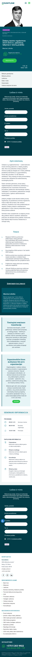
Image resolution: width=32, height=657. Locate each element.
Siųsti (7, 147)
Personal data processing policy (12, 592)
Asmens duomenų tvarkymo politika (13, 590)
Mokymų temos (7, 76)
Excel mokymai (7, 613)
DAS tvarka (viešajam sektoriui (12, 622)
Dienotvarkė (5, 83)
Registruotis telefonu (14, 53)
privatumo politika (17, 141)
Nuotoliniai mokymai (9, 603)
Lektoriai (5, 587)
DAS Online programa (9, 620)
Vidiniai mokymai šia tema (9, 85)
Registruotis (10, 60)
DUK (4, 594)
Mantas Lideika (7, 48)
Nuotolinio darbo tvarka (9, 629)
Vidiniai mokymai (8, 601)
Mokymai (6, 585)
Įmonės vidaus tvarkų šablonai (12, 615)
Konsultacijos (7, 606)
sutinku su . (14, 141)
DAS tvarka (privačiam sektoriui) (12, 618)
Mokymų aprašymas (8, 73)
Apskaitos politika (8, 624)
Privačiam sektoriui (8, 596)
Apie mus (6, 583)
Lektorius (5, 78)
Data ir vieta (5, 81)
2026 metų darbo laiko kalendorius (13, 631)
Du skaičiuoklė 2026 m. (9, 634)
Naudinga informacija (9, 627)
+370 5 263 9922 (6, 571)
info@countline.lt (6, 569)
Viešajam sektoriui (8, 599)
